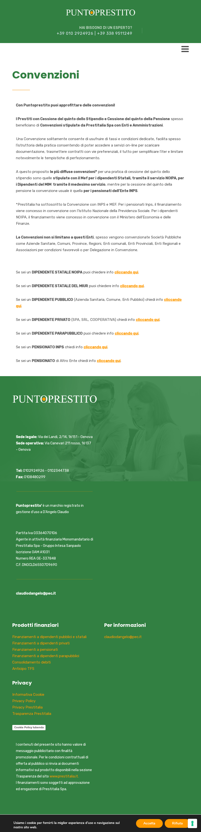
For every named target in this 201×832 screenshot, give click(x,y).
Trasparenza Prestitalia (31, 713)
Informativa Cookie (28, 694)
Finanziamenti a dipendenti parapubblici (45, 656)
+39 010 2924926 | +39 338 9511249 (94, 33)
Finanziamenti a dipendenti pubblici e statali (49, 637)
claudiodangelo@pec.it (123, 637)
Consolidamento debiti (31, 662)
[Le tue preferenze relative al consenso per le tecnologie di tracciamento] (192, 823)
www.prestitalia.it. (64, 776)
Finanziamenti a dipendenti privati (41, 643)
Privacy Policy (24, 701)
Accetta (149, 823)
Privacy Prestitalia (27, 707)
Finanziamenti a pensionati (35, 649)
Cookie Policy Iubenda (29, 727)
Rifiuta (177, 823)
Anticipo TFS (23, 668)
